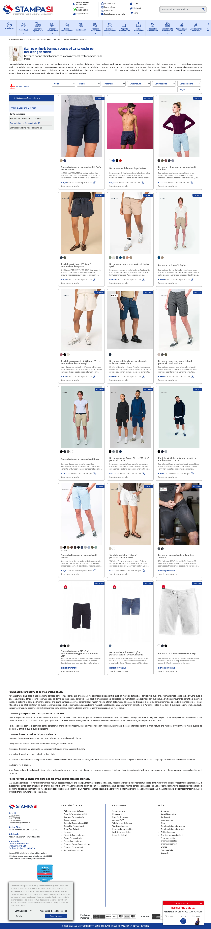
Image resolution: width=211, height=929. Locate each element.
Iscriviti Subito (105, 493)
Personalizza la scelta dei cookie (53, 911)
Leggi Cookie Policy (23, 911)
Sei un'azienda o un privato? (90, 462)
